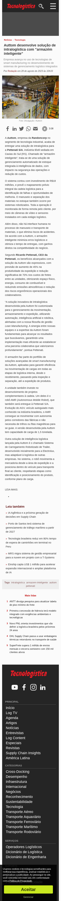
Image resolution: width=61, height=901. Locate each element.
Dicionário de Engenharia (26, 857)
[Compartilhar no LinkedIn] (14, 129)
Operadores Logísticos (24, 847)
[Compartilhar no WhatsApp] (28, 129)
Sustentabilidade (19, 802)
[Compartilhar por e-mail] (35, 129)
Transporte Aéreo (19, 812)
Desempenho (16, 777)
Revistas (13, 748)
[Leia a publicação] (44, 128)
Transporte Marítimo (22, 827)
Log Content (15, 738)
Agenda (12, 718)
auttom (53, 582)
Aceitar (28, 889)
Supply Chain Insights (23, 753)
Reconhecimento (19, 797)
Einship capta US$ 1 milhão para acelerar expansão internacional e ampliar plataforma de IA (31, 568)
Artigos (11, 723)
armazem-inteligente (37, 582)
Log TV (11, 713)
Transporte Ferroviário (23, 822)
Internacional (16, 787)
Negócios (13, 792)
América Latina (18, 758)
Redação (12, 71)
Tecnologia (20, 40)
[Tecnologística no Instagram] (33, 687)
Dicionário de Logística (24, 852)
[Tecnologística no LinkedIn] (43, 687)
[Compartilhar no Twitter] (21, 129)
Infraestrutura (16, 782)
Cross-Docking (17, 772)
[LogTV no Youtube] (14, 687)
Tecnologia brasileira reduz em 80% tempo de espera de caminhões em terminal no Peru (31, 542)
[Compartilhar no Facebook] (7, 129)
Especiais (13, 743)
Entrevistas (15, 733)
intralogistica (18, 582)
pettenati (30, 586)
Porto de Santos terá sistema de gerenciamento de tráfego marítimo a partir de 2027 (30, 527)
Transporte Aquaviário (23, 817)
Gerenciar (28, 897)
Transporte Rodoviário (23, 832)
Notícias (8, 40)
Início (10, 708)
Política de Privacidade (20, 881)
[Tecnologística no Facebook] (24, 687)
